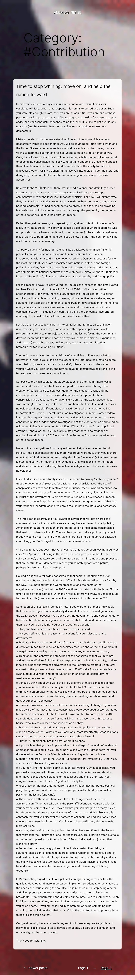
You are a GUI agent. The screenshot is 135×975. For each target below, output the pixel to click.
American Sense (67, 12)
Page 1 (83, 968)
